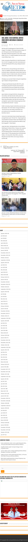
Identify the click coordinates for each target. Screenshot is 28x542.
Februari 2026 (4, 248)
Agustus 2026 (4, 233)
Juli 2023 (3, 323)
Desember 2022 (4, 340)
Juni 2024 (3, 296)
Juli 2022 (3, 352)
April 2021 (3, 388)
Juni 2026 (3, 238)
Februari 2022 (4, 364)
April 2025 (3, 272)
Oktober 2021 (4, 374)
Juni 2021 (3, 383)
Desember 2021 (4, 369)
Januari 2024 (3, 308)
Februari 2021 (4, 393)
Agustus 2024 (4, 291)
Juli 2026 (3, 235)
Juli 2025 (3, 265)
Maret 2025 (3, 274)
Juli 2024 (3, 294)
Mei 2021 (3, 386)
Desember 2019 (4, 427)
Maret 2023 (3, 332)
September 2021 (4, 376)
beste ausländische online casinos (8, 443)
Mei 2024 (3, 299)
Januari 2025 (3, 279)
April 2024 (3, 301)
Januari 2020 (3, 425)
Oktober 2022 (4, 345)
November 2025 (4, 255)
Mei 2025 (3, 269)
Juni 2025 (3, 267)
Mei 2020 (3, 415)
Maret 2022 (3, 362)
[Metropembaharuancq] (14, 6)
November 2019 (4, 429)
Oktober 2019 (4, 432)
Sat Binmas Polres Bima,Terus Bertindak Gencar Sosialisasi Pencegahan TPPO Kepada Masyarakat (14, 194)
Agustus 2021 (4, 379)
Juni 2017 (3, 434)
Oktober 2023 (4, 315)
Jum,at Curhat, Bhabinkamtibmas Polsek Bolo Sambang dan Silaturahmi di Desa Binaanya (14, 213)
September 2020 (4, 405)
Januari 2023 (3, 337)
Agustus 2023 (4, 320)
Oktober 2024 (4, 286)
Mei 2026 (3, 240)
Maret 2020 (3, 420)
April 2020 (3, 417)
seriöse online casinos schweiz (7, 450)
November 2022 (4, 342)
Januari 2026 (3, 250)
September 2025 (4, 260)
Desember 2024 (4, 282)
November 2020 (4, 400)
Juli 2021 (3, 381)
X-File (6, 18)
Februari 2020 (4, 422)
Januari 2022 (3, 366)
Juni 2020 (3, 412)
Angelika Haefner (5, 447)
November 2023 (4, 313)
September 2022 (4, 347)
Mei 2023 (3, 328)
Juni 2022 (3, 354)
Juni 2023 (3, 325)
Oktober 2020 (4, 403)
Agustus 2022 (4, 349)
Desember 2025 (4, 252)
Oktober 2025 (4, 257)
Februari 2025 (4, 277)
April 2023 (3, 330)
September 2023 (4, 318)
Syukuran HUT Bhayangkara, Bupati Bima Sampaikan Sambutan (18, 151)
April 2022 (3, 359)
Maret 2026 (3, 245)
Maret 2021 (3, 391)
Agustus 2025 (4, 262)
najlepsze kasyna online (6, 454)
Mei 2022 (3, 357)
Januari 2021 (3, 396)
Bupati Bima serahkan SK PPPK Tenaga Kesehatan (10, 147)
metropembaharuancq (14, 540)
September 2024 (4, 289)
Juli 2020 (3, 410)
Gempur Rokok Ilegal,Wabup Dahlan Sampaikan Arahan (11, 174)
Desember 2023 (4, 311)
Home (2, 18)
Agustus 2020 (4, 408)
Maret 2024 (3, 303)
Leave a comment (19, 44)
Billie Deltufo (4, 458)
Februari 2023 (4, 335)
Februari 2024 (4, 306)
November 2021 (4, 371)
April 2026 (3, 243)
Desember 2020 (4, 398)
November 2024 (4, 284)
